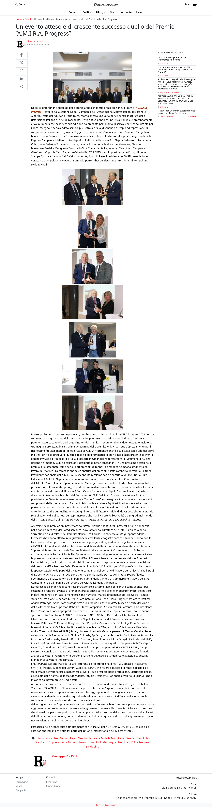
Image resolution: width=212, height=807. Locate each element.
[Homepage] (105, 4)
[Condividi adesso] (22, 86)
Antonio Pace (68, 738)
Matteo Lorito (85, 742)
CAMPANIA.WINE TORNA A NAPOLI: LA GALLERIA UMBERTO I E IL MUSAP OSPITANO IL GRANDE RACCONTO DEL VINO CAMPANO (175, 99)
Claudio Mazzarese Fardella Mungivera (100, 738)
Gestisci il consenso (106, 805)
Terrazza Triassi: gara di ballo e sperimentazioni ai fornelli (172, 58)
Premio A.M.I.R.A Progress (133, 742)
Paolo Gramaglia (106, 742)
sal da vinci (92, 746)
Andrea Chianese (166, 117)
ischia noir (192, 117)
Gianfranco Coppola (47, 742)
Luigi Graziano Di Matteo (169, 92)
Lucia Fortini (68, 742)
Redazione (164, 63)
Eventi (28, 19)
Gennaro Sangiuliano (139, 738)
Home (19, 19)
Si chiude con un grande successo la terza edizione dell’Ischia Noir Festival (176, 112)
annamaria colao (47, 738)
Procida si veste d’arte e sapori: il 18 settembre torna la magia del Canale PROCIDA (175, 69)
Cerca (21, 4)
